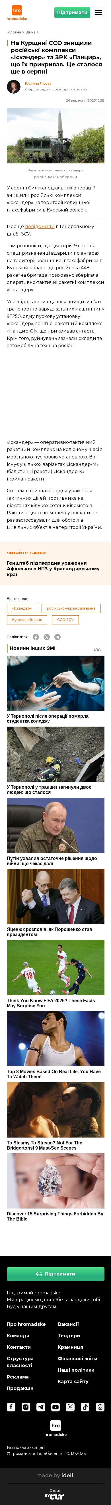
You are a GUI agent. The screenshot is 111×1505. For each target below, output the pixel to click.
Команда (18, 1335)
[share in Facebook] (36, 637)
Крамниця (70, 1347)
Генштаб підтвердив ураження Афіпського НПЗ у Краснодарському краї (53, 568)
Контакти (19, 1347)
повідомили (40, 226)
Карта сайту (73, 1381)
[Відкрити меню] (98, 12)
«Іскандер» (22, 608)
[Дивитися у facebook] (11, 1407)
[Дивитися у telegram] (40, 1407)
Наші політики (76, 1370)
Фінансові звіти (77, 1358)
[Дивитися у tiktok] (85, 1407)
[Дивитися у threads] (100, 1407)
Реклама (18, 1377)
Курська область (27, 620)
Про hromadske (26, 1324)
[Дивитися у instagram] (26, 1407)
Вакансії (68, 1324)
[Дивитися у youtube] (55, 1407)
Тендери (69, 1335)
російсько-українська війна (71, 608)
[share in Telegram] (57, 637)
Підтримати (72, 12)
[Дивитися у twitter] (70, 1407)
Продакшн (20, 1388)
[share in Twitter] (47, 637)
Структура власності (20, 1362)
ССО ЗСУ (65, 620)
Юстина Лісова (38, 84)
